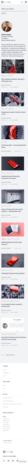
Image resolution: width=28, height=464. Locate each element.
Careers (4, 375)
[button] (22, 461)
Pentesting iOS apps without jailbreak (13, 273)
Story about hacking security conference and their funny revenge (13, 338)
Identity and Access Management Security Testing (12, 403)
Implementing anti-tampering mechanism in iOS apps (10, 177)
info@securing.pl (6, 430)
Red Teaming (5, 406)
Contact (4, 385)
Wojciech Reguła (6, 85)
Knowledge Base (6, 372)
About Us (4, 369)
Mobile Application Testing (8, 401)
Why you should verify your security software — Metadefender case (12, 210)
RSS (3, 388)
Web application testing (7, 398)
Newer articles (10, 355)
